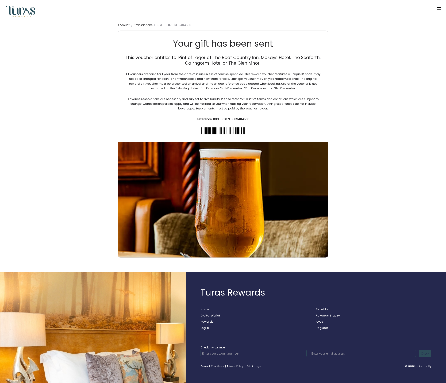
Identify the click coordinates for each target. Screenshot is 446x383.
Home (205, 309)
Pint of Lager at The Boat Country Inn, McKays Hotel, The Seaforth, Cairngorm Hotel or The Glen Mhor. (249, 60)
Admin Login (254, 366)
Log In (205, 328)
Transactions (143, 25)
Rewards (207, 321)
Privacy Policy (235, 366)
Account (124, 25)
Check (425, 353)
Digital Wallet (210, 315)
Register (322, 328)
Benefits (322, 309)
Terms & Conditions (212, 366)
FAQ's (320, 321)
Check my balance (213, 347)
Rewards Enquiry (328, 315)
